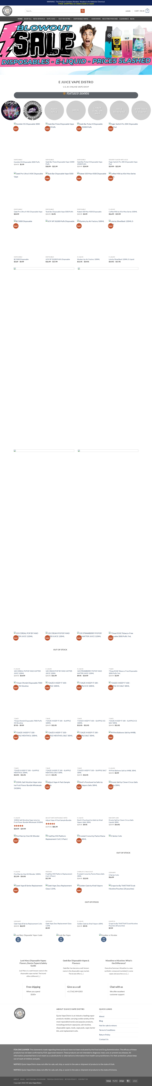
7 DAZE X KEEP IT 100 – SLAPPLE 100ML (58, 722)
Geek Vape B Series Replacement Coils (28, 924)
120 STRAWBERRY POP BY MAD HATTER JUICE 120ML (89, 672)
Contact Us (103, 1039)
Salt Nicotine (64, 19)
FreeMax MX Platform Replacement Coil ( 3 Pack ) (59, 875)
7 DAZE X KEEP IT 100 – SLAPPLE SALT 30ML (91, 771)
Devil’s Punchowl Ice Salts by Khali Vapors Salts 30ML (90, 821)
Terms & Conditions (107, 1030)
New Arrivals (39, 19)
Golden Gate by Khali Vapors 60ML (90, 924)
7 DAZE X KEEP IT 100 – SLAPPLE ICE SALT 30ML (123, 722)
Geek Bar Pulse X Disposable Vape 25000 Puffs (89, 163)
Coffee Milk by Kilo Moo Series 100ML (123, 212)
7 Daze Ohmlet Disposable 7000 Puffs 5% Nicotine (28, 722)
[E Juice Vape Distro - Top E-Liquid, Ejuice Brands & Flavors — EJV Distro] (11, 10)
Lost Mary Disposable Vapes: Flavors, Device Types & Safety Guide (33, 963)
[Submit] (83, 11)
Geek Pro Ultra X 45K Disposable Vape (28, 212)
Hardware (96, 19)
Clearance (124, 19)
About (101, 1016)
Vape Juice (51, 19)
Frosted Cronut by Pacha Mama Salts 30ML (90, 875)
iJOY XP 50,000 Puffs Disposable (58, 259)
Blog (132, 19)
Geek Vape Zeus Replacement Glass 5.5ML (58, 925)
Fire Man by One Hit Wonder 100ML (27, 874)
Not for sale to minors (108, 1025)
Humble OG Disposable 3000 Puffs (27, 162)
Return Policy (104, 1034)
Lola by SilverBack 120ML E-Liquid (121, 259)
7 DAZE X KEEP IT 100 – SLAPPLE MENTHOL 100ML (26, 771)
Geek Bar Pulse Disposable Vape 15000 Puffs (60, 163)
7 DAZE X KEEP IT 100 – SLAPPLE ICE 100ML (91, 722)
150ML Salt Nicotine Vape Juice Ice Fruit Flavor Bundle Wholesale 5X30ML (28, 821)
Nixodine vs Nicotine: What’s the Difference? (119, 961)
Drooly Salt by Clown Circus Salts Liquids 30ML (121, 821)
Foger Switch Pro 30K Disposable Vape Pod (123, 163)
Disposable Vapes (81, 19)
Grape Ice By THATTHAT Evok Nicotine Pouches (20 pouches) (123, 925)
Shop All (28, 19)
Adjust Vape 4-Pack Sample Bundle (58, 820)
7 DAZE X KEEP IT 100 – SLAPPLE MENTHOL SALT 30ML (58, 771)
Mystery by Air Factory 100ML (88, 259)
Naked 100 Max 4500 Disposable (89, 212)
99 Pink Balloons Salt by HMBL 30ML (122, 771)
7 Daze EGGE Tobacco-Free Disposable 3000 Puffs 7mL (123, 672)
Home (20, 19)
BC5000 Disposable (21, 259)
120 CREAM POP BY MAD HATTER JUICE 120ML (59, 672)
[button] (127, 11)
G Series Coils (114, 875)
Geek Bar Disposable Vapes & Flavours (76, 961)
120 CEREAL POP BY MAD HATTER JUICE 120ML (27, 672)
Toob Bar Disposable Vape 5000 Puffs (59, 212)
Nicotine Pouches (110, 19)
